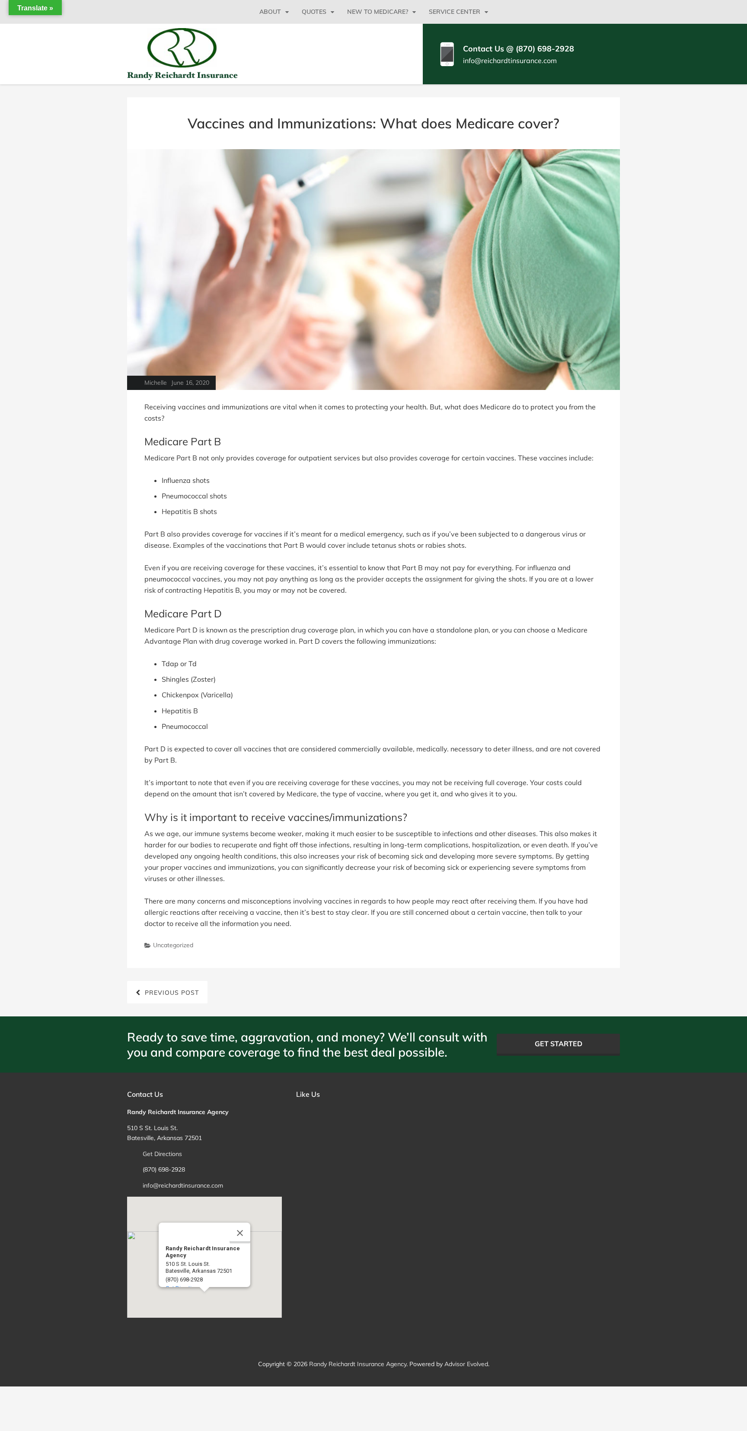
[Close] (240, 1233)
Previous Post (172, 993)
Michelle (155, 382)
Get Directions (162, 1154)
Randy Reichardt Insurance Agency (357, 1364)
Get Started (558, 1043)
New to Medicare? (377, 12)
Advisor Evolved (466, 1364)
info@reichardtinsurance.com (510, 60)
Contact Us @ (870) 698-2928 (518, 49)
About (270, 12)
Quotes (314, 12)
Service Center (454, 12)
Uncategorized (173, 945)
